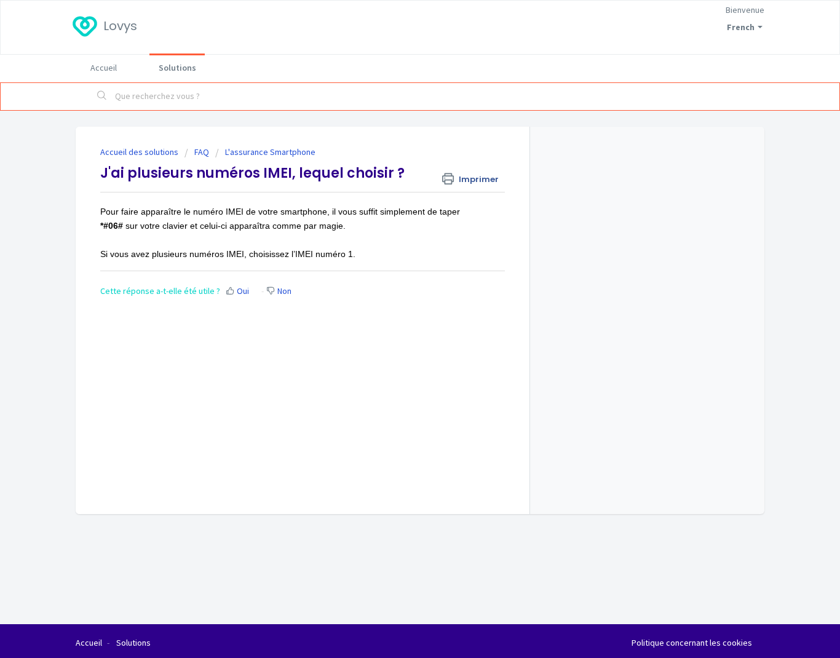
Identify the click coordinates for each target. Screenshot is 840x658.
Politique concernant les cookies (692, 642)
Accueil (103, 67)
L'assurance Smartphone (270, 151)
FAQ (201, 151)
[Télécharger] (397, 166)
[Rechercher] (102, 96)
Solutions (177, 67)
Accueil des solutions (140, 151)
